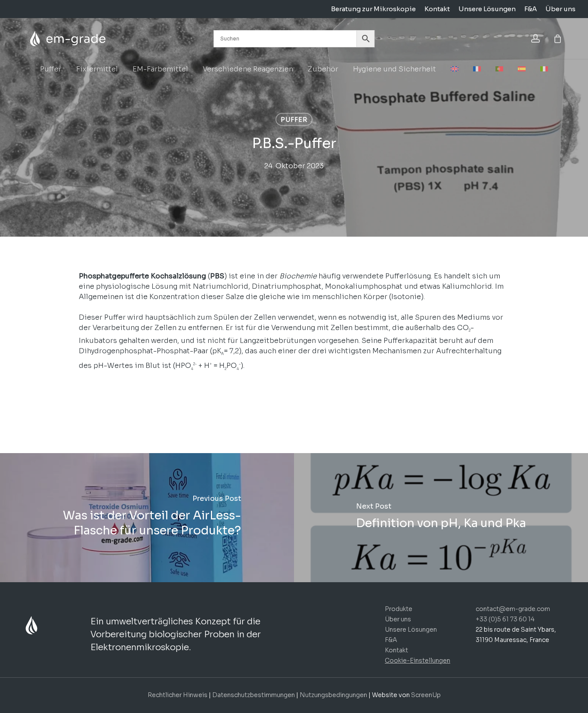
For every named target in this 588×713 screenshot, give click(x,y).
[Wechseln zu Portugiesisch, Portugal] (499, 69)
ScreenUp (426, 695)
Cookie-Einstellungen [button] (417, 660)
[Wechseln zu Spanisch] (522, 69)
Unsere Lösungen (411, 629)
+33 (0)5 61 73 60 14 (505, 619)
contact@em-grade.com (513, 609)
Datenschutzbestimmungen (253, 695)
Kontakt (396, 650)
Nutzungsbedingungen (334, 695)
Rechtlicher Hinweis (177, 695)
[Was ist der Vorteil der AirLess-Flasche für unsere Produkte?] (147, 517)
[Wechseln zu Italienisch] (544, 69)
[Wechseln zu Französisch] (477, 69)
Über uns (398, 619)
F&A (391, 640)
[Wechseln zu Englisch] (454, 69)
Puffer (294, 119)
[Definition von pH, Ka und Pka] (441, 517)
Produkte (398, 609)
